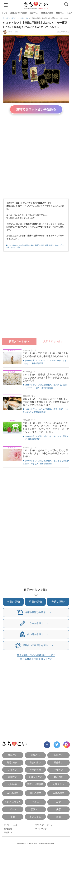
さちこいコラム (13, 802)
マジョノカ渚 (12, 32)
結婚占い (58, 762)
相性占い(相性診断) (18, 13)
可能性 (51, 245)
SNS (61, 409)
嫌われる (57, 385)
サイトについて (10, 825)
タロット (30, 388)
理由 (59, 360)
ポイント (48, 436)
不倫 (12, 816)
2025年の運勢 (47, 13)
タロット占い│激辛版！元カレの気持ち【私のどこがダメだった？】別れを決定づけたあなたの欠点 (46, 377)
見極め (52, 360)
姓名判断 (58, 777)
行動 (40, 436)
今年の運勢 (35, 769)
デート (12, 809)
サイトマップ (41, 829)
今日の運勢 (13, 601)
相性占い (58, 755)
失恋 (58, 809)
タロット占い (24, 18)
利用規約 (8, 829)
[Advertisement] (36, 155)
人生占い (12, 769)
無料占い (60, 13)
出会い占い (35, 762)
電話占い (8, 832)
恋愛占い (34, 13)
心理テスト (58, 784)
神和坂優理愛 (38, 363)
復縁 (32, 245)
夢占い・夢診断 (35, 784)
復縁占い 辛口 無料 (41, 245)
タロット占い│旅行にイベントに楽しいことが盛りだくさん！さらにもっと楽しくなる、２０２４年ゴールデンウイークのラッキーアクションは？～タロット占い (46, 428)
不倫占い (58, 769)
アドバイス (43, 360)
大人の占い (12, 784)
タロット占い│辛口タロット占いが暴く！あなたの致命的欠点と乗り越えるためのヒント (46, 355)
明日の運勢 (35, 601)
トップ (4, 13)
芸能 (58, 816)
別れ (38, 388)
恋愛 (55, 409)
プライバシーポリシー (44, 825)
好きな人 (34, 464)
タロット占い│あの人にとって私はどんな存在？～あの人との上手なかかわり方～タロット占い (46, 453)
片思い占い (12, 762)
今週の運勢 (58, 601)
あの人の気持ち (24, 245)
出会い (35, 802)
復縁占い (12, 777)
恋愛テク (35, 809)
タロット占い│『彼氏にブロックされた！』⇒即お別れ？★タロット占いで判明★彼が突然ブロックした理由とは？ (46, 401)
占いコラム (35, 816)
